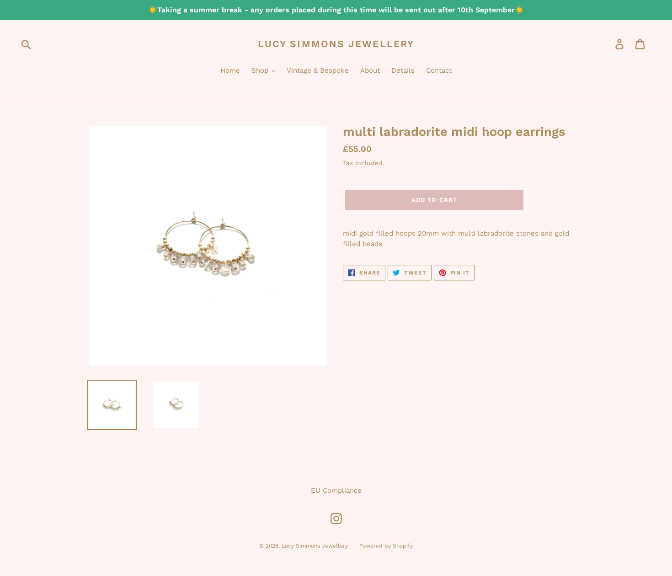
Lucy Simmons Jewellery (336, 43)
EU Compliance (336, 490)
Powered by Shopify (386, 546)
